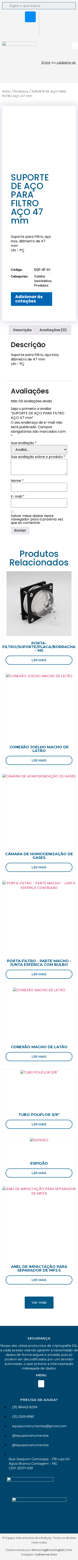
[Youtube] (30, 28)
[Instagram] (30, 16)
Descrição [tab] (22, 329)
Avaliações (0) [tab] (53, 329)
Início (6, 91)
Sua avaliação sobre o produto (38, 457)
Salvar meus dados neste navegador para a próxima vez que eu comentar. (37, 519)
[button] (75, 45)
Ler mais (39, 660)
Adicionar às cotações (29, 299)
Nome (17, 480)
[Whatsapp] (17, 16)
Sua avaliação (24, 443)
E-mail (17, 496)
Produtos (21, 91)
